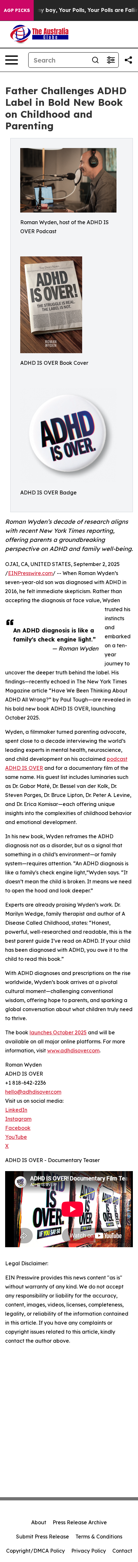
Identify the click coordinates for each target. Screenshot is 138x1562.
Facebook (17, 1128)
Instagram (18, 1119)
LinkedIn (16, 1110)
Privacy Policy (88, 1550)
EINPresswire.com (30, 573)
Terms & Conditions (98, 1536)
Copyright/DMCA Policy (35, 1550)
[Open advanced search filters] (110, 60)
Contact (122, 1550)
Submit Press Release (42, 1536)
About (38, 1522)
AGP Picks (17, 10)
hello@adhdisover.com (33, 1092)
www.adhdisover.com (73, 1050)
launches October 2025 (58, 1032)
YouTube (16, 1137)
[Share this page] (128, 60)
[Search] (95, 60)
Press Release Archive (80, 1522)
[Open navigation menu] (11, 60)
